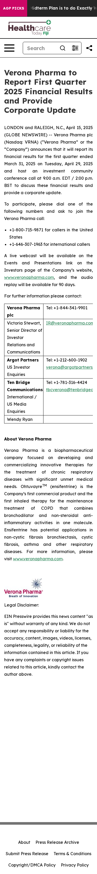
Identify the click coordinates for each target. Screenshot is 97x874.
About (24, 842)
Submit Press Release (27, 853)
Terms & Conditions (72, 853)
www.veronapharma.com (29, 277)
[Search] (62, 48)
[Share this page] (89, 48)
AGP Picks (13, 8)
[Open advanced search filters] (75, 48)
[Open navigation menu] (9, 48)
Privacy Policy (75, 865)
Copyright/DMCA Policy (32, 865)
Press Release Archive (57, 842)
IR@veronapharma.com (70, 323)
